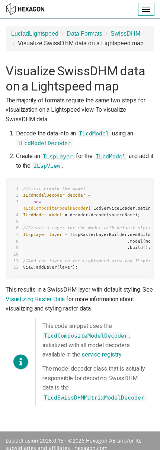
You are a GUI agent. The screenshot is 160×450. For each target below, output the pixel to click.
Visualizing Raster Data (35, 299)
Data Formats (84, 33)
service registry (101, 354)
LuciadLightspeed (34, 33)
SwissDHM (125, 33)
